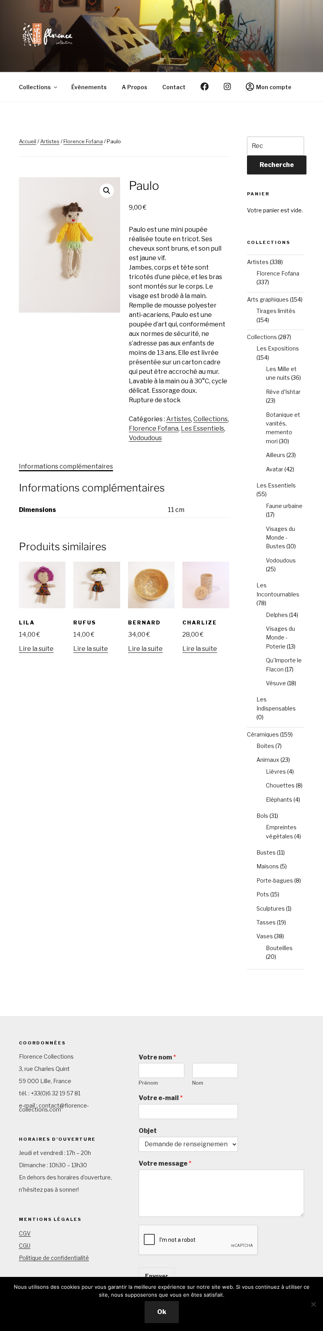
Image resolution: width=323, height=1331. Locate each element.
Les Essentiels (202, 428)
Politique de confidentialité (54, 1257)
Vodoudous (145, 438)
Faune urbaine (284, 505)
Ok (161, 1312)
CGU (24, 1245)
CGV (25, 1233)
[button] (107, 191)
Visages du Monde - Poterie (280, 637)
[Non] (313, 1304)
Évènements (89, 87)
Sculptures (270, 908)
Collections (35, 87)
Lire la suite (36, 648)
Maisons (267, 866)
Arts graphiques (268, 299)
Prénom (148, 1083)
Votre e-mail (161, 1098)
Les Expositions (277, 348)
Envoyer (156, 1276)
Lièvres (276, 771)
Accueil (27, 141)
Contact (174, 87)
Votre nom (157, 1057)
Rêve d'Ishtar (283, 391)
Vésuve (276, 683)
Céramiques (263, 734)
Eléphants (279, 799)
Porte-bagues (274, 880)
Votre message (165, 1163)
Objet (148, 1130)
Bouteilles (279, 948)
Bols (262, 815)
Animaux (267, 759)
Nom (197, 1083)
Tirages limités (275, 310)
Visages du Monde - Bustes (280, 537)
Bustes (266, 852)
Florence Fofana (83, 141)
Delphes (277, 614)
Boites (265, 745)
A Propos (134, 87)
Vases (264, 936)
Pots (262, 894)
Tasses (266, 922)
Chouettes (280, 785)
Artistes (49, 141)
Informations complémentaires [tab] (66, 466)
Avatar (274, 469)
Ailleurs (275, 455)
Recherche (277, 165)
